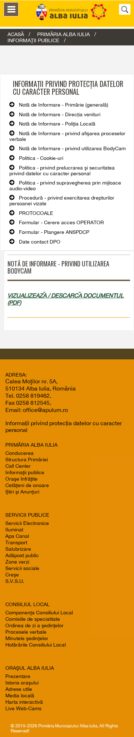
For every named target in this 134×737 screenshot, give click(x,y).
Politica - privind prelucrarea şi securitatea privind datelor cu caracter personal (62, 170)
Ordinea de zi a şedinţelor (34, 625)
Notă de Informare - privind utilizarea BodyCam (72, 148)
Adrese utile (18, 689)
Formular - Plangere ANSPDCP (54, 232)
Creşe (12, 575)
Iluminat (14, 529)
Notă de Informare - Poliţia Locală (57, 124)
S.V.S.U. (14, 581)
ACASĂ (16, 34)
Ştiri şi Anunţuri (22, 492)
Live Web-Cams (23, 708)
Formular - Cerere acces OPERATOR (61, 222)
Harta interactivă (24, 702)
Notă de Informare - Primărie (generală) (63, 105)
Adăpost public (22, 555)
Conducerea (19, 453)
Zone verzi (17, 562)
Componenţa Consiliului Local (39, 612)
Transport (16, 542)
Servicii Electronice (27, 523)
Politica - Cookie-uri (41, 158)
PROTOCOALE (36, 213)
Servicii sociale (22, 568)
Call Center (18, 466)
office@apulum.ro (45, 410)
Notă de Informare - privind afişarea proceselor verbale (67, 136)
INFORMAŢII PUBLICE (33, 40)
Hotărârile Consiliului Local (35, 645)
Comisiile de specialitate (32, 619)
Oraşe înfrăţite (21, 479)
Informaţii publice (24, 472)
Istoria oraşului (22, 683)
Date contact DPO (39, 242)
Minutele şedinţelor (26, 638)
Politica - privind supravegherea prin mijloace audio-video (65, 185)
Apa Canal (17, 536)
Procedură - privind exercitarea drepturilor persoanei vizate (61, 200)
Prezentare (17, 676)
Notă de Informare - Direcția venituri (59, 114)
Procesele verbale (25, 632)
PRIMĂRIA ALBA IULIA (63, 34)
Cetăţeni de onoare (27, 485)
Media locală (19, 695)
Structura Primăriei (26, 459)
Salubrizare (18, 549)
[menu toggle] (11, 9)
